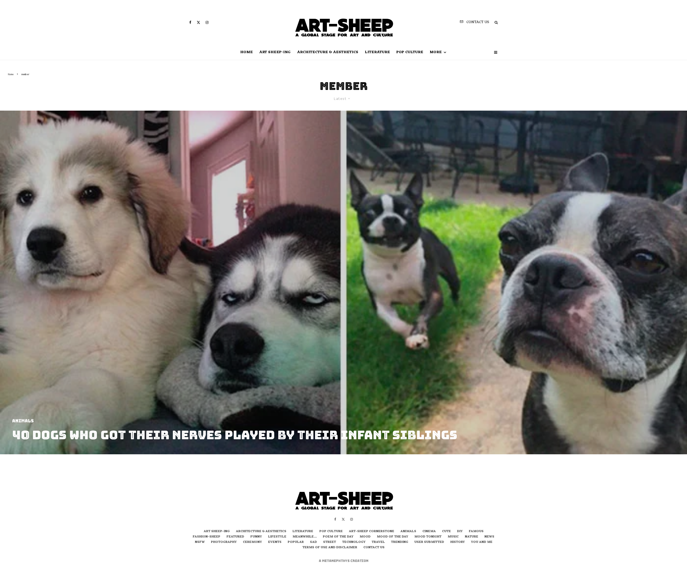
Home (246, 52)
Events (275, 542)
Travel (378, 542)
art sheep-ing (275, 52)
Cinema (429, 531)
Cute (446, 531)
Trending (399, 542)
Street (329, 542)
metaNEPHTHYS (336, 561)
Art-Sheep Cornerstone (371, 531)
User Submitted (429, 542)
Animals (408, 531)
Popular (296, 542)
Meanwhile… (305, 537)
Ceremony (252, 542)
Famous (476, 531)
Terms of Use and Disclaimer (329, 547)
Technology (354, 542)
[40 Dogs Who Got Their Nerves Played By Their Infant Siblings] (343, 282)
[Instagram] (207, 22)
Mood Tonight (427, 537)
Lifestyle (277, 537)
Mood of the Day (392, 537)
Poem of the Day (338, 537)
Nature (471, 537)
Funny (256, 537)
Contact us (374, 547)
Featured (235, 537)
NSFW (200, 542)
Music (453, 537)
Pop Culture (409, 52)
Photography (224, 542)
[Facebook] (190, 22)
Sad (313, 542)
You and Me (481, 542)
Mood (365, 537)
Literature (377, 52)
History (457, 542)
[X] (198, 22)
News (489, 537)
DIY (460, 531)
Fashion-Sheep (206, 537)
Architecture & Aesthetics (327, 52)
